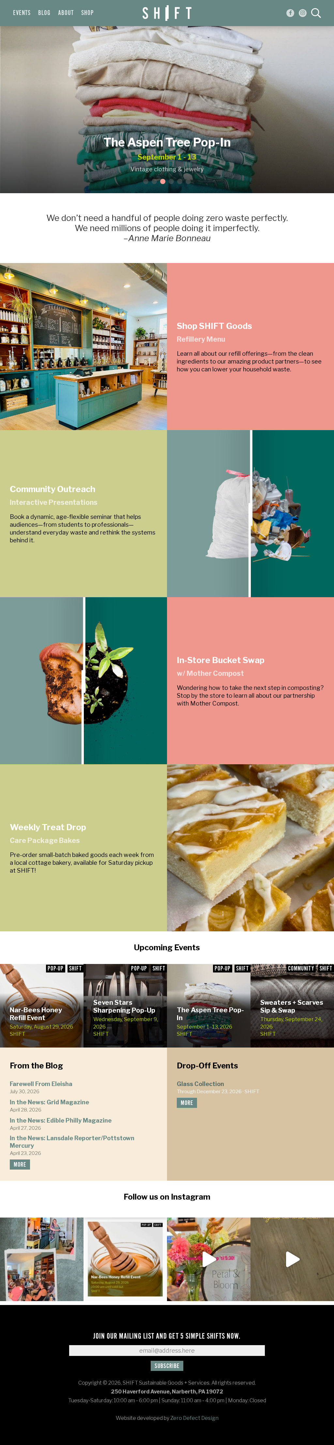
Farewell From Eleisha (41, 1083)
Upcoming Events (167, 947)
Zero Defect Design (194, 1418)
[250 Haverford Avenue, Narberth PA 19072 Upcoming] (208, 1259)
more (20, 1165)
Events (22, 13)
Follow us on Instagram (167, 1197)
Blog (44, 13)
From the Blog (36, 1065)
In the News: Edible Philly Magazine (61, 1120)
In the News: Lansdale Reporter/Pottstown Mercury (72, 1142)
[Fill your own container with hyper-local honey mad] (125, 1259)
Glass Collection (200, 1083)
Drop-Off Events (207, 1065)
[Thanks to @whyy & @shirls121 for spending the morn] (292, 1259)
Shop (87, 13)
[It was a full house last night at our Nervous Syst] (42, 1259)
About (66, 13)
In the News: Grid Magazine (49, 1102)
